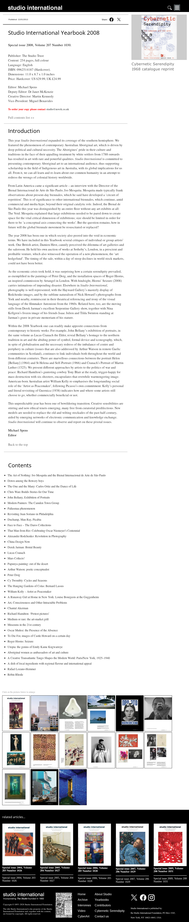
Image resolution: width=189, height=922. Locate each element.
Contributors (103, 905)
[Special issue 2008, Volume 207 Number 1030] (16, 696)
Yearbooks (102, 899)
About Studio (103, 894)
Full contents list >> (21, 117)
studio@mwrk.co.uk (57, 109)
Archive (83, 899)
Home (82, 894)
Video (81, 910)
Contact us (102, 916)
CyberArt (83, 916)
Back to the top (18, 444)
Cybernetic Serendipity (110, 910)
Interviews (84, 905)
